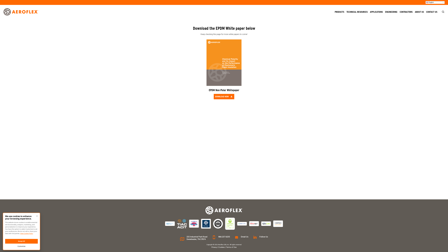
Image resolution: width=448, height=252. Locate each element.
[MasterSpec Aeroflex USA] (254, 223)
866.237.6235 (224, 237)
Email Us (244, 237)
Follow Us (263, 237)
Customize (21, 246)
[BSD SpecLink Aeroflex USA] (266, 224)
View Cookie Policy (26, 233)
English (431, 2)
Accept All (21, 241)
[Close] (37, 216)
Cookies (221, 247)
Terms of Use (231, 247)
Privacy (214, 247)
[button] (224, 96)
